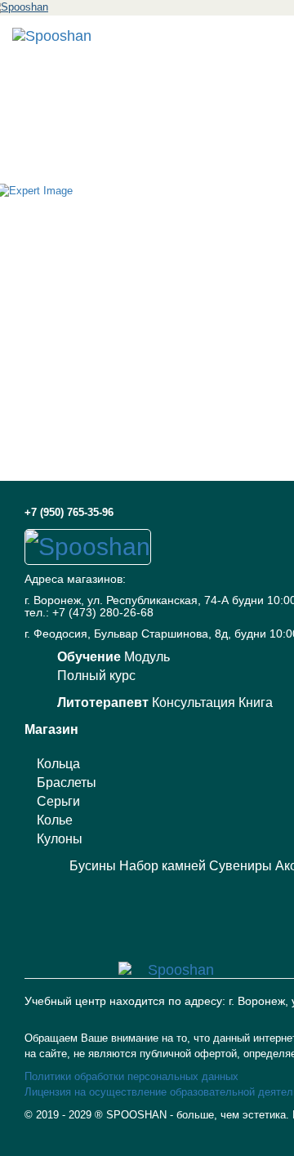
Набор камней (162, 866)
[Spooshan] (51, 36)
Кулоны (59, 839)
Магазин (51, 729)
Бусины (92, 866)
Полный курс (96, 675)
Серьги (58, 801)
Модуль (147, 657)
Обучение (89, 657)
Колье (55, 820)
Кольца (58, 764)
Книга (255, 702)
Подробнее (147, 1144)
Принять (147, 1119)
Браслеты (66, 782)
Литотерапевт (103, 702)
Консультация (193, 702)
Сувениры (240, 866)
